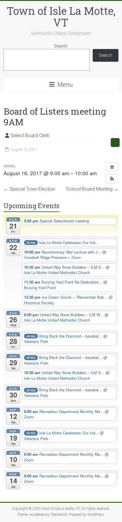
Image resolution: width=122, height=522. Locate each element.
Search (61, 46)
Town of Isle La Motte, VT (61, 16)
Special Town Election (29, 189)
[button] (112, 179)
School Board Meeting (92, 189)
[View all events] (112, 166)
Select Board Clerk (30, 135)
